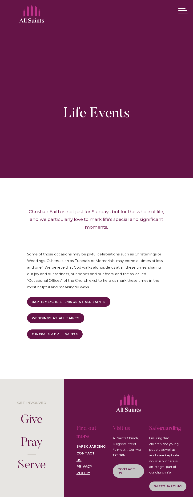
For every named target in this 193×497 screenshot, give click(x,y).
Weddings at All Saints (56, 318)
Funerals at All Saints (55, 334)
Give (32, 420)
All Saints (31, 11)
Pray (32, 443)
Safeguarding (91, 446)
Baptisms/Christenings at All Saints (69, 302)
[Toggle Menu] (183, 10)
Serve (32, 466)
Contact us (126, 471)
